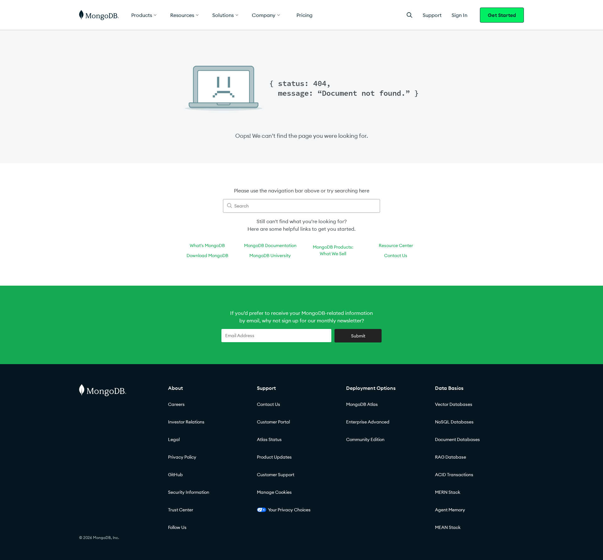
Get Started (502, 15)
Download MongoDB (207, 255)
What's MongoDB (207, 245)
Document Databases (457, 439)
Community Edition (365, 439)
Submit (358, 336)
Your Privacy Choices (289, 510)
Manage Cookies (274, 492)
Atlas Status (269, 439)
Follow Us (177, 527)
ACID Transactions (454, 474)
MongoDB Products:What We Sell (333, 250)
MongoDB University (270, 255)
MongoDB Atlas (362, 404)
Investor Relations (186, 422)
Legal (174, 439)
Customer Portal (273, 422)
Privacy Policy (182, 457)
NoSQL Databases (454, 422)
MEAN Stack (448, 527)
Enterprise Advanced (367, 422)
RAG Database (450, 457)
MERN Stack (447, 492)
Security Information (188, 492)
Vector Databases (453, 404)
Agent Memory (450, 510)
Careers (176, 404)
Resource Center (396, 245)
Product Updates (274, 457)
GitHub (175, 474)
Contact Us (395, 255)
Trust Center (180, 510)
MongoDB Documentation (270, 245)
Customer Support (275, 474)
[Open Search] (409, 15)
